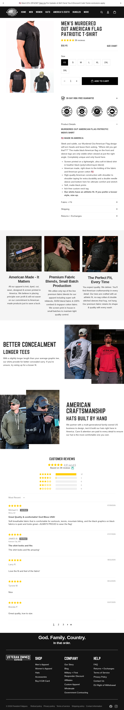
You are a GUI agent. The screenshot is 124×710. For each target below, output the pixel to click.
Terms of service (63, 706)
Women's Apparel (43, 668)
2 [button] (58, 624)
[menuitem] (86, 12)
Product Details (68, 124)
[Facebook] (111, 706)
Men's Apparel (42, 664)
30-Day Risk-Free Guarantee (80, 98)
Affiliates (68, 680)
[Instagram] (116, 706)
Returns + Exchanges (71, 216)
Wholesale (69, 688)
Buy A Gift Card (42, 681)
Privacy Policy (100, 677)
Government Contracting (76, 692)
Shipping (65, 209)
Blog (66, 668)
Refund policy (36, 706)
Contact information (94, 706)
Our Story (69, 664)
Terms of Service (102, 672)
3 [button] (63, 624)
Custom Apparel (72, 684)
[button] (68, 40)
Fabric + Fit (66, 202)
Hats (37, 672)
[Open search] (101, 12)
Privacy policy (49, 706)
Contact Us (99, 681)
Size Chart (112, 46)
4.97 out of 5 (70, 465)
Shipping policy (78, 706)
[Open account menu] (108, 12)
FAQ (96, 664)
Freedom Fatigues (20, 706)
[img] (14, 506)
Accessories (41, 677)
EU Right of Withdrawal (105, 685)
